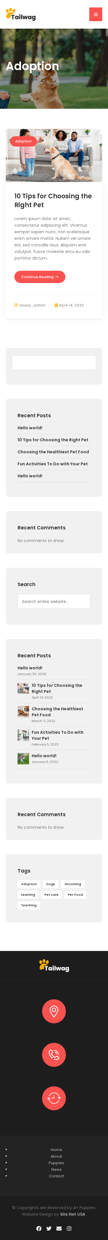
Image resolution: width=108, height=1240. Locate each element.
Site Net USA (72, 1214)
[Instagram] (69, 1228)
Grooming (73, 884)
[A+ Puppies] (21, 14)
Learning (28, 894)
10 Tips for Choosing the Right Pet (53, 200)
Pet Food (75, 894)
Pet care (51, 894)
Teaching (29, 905)
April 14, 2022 (71, 305)
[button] (95, 14)
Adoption (23, 141)
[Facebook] (38, 1228)
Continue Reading (37, 276)
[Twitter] (48, 1228)
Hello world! (30, 428)
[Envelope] (59, 1228)
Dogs (50, 884)
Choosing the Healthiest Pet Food (53, 452)
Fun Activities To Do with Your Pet (53, 464)
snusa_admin (32, 305)
